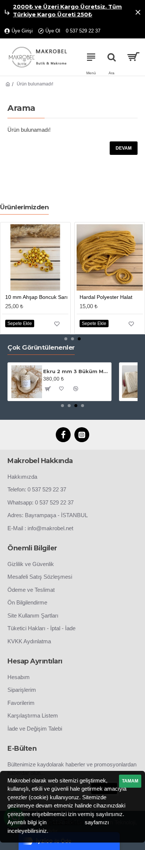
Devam (124, 148)
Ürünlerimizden (24, 207)
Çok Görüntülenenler (41, 347)
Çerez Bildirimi (65, 822)
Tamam (130, 781)
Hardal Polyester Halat (106, 297)
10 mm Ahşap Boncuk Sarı (36, 297)
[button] (65, 338)
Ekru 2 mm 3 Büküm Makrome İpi (76, 371)
